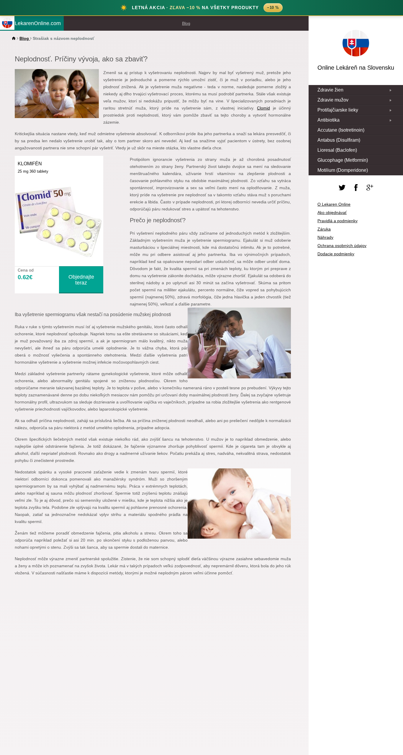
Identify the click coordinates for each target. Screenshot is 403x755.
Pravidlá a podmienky (337, 220)
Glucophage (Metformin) (342, 160)
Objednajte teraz (81, 280)
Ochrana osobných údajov (341, 245)
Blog (186, 23)
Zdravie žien (330, 89)
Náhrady (325, 237)
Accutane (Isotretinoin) (340, 130)
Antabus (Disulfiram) (338, 140)
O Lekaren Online (333, 204)
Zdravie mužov (332, 99)
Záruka (324, 229)
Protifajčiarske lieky (337, 109)
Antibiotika (328, 119)
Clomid (263, 108)
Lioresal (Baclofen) (337, 150)
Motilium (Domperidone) (342, 170)
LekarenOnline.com (38, 23)
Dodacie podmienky (335, 253)
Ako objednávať (332, 212)
